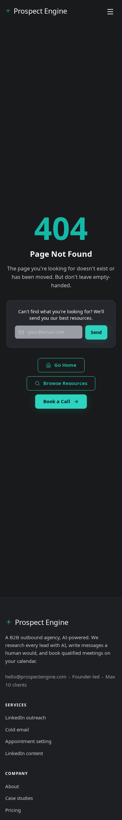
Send (96, 332)
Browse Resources (65, 383)
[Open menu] (110, 11)
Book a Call (56, 401)
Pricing (13, 810)
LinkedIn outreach (25, 717)
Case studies (19, 798)
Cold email (17, 729)
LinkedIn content (24, 753)
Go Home (65, 365)
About (12, 786)
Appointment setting (28, 741)
